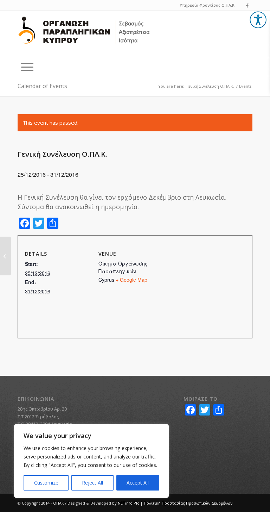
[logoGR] (84, 35)
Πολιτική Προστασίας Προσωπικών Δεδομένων (188, 503)
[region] (91, 461)
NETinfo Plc (128, 503)
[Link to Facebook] (247, 5)
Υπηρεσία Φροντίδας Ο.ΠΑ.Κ (207, 5)
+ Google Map (131, 279)
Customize (46, 482)
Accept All (138, 482)
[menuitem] (27, 67)
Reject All (92, 482)
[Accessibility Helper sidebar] (258, 19)
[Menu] (27, 67)
